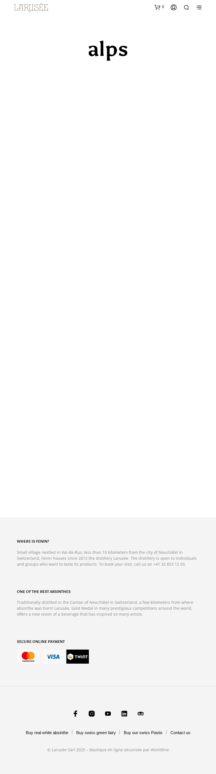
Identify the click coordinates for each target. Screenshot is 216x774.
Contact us (180, 732)
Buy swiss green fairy (96, 732)
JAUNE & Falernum (129, 346)
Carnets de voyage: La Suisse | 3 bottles (146, 207)
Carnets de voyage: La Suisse (42, 207)
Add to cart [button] (32, 218)
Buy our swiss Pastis (143, 732)
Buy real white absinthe (47, 732)
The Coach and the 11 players (138, 485)
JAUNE (26, 346)
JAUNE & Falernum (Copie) (40, 485)
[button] (159, 7)
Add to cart (127, 358)
